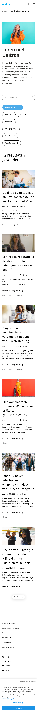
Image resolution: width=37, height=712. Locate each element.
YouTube (7, 670)
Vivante (4, 443)
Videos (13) (9, 122)
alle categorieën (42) (13, 107)
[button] (32, 97)
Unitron (22, 206)
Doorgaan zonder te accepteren (28, 681)
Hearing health (7, 295)
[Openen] (34, 4)
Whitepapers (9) (11, 129)
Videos (19, 295)
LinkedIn (7, 666)
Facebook (8, 661)
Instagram (8, 657)
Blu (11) (23, 114)
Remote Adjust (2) (12, 143)
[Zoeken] (29, 4)
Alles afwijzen (19, 708)
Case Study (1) (10, 136)
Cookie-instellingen (18, 702)
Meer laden (17, 597)
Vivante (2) (9, 114)
